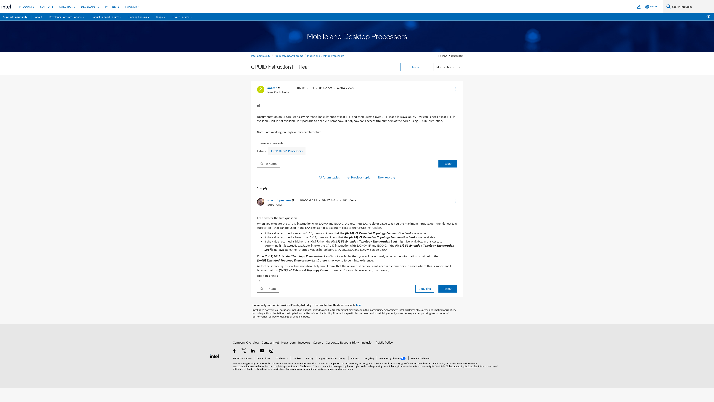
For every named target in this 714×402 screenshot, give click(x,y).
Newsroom (288, 342)
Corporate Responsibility (342, 342)
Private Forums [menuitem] (180, 17)
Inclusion (367, 342)
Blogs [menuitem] (159, 17)
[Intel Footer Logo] (214, 356)
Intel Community (260, 56)
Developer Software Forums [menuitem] (65, 17)
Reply (447, 163)
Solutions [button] (67, 6)
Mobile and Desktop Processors (325, 56)
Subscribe (415, 67)
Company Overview (246, 342)
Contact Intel (270, 342)
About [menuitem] (38, 17)
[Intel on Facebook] (234, 351)
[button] (455, 89)
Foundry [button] (132, 6)
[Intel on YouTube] (262, 351)
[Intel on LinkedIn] (253, 351)
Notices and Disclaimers (299, 366)
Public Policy (384, 342)
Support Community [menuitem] (15, 17)
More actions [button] (445, 67)
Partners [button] (112, 6)
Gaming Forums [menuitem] (137, 17)
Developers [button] (90, 6)
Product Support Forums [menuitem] (105, 17)
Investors (304, 342)
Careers (318, 342)
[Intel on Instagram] (271, 351)
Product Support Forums (288, 56)
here (358, 305)
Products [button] (26, 6)
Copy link (425, 288)
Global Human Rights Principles (461, 366)
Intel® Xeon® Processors (287, 151)
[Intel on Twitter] (244, 351)
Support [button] (46, 6)
